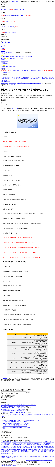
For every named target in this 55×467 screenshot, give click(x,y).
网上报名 (3, 68)
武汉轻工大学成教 (46, 443)
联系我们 (8, 457)
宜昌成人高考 (37, 77)
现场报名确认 (31, 56)
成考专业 (7, 9)
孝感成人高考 (10, 78)
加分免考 (22, 9)
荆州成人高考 (17, 78)
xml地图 (13, 457)
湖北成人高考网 (15, 1)
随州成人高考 (45, 78)
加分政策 (25, 56)
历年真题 (3, 62)
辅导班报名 (28, 15)
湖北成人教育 (9, 456)
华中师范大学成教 (11, 443)
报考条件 (7, 415)
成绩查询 (3, 32)
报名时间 (3, 15)
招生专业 (30, 415)
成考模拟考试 (44, 71)
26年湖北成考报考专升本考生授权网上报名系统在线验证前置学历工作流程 (18, 405)
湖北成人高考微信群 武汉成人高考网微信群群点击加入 (39, 460)
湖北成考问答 (12, 83)
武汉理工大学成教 (10, 444)
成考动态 (3, 55)
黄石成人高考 (50, 77)
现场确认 (16, 415)
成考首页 (3, 53)
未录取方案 (13, 32)
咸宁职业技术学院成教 (20, 446)
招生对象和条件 (18, 71)
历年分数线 (49, 415)
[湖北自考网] (5, 42)
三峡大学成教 (37, 449)
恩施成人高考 (4, 78)
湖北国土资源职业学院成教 (15, 449)
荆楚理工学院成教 (17, 447)
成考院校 (3, 9)
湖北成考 (5, 378)
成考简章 (12, 9)
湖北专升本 (27, 456)
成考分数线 (8, 32)
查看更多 (5, 428)
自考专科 (47, 456)
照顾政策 (33, 71)
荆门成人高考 (17, 77)
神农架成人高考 (24, 78)
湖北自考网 (13, 460)
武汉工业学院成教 (30, 446)
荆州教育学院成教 (47, 447)
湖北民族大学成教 (39, 446)
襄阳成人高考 (30, 77)
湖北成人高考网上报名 (18, 456)
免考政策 (39, 415)
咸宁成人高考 (37, 452)
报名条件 (7, 15)
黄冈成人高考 (5, 80)
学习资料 (12, 26)
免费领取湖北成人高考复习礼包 (23, 52)
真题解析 (17, 26)
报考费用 (12, 15)
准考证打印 (38, 71)
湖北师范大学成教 (44, 449)
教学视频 (3, 49)
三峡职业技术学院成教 (28, 449)
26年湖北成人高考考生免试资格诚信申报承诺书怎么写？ (14, 412)
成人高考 (3, 45)
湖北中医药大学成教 (36, 443)
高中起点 (3, 61)
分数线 (6, 66)
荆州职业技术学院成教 (26, 447)
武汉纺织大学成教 (31, 442)
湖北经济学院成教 (47, 442)
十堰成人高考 (44, 77)
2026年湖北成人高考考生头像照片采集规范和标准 (12, 409)
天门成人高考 (31, 78)
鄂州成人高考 (24, 77)
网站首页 (3, 456)
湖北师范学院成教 (28, 444)
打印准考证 (12, 21)
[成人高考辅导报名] (5, 81)
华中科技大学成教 (27, 443)
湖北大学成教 (23, 442)
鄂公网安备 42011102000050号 (9, 465)
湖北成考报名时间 (5, 71)
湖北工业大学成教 (10, 446)
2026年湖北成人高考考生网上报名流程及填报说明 (12, 406)
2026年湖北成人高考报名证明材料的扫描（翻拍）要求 (13, 407)
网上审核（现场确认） (20, 15)
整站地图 (52, 456)
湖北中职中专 (40, 456)
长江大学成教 (45, 444)
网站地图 (13, 84)
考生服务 (3, 65)
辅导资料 (3, 59)
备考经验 (7, 26)
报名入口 (3, 51)
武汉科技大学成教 (16, 442)
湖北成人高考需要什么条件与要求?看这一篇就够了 (29, 83)
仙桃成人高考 (38, 78)
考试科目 (7, 21)
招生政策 (17, 9)
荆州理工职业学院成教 (37, 447)
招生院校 (25, 415)
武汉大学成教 (39, 442)
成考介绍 (3, 46)
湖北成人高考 (14, 108)
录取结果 (11, 66)
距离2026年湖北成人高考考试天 (8, 52)
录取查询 (8, 72)
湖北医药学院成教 (37, 444)
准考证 (14, 66)
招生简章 (21, 415)
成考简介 (3, 415)
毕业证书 (44, 415)
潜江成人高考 (10, 77)
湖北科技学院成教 (19, 444)
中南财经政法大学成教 (6, 442)
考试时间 (3, 21)
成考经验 (21, 58)
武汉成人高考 (4, 77)
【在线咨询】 (9, 397)
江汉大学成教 (19, 443)
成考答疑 (3, 26)
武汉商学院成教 (47, 446)
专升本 (6, 61)
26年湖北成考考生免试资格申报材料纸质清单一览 (12, 410)
